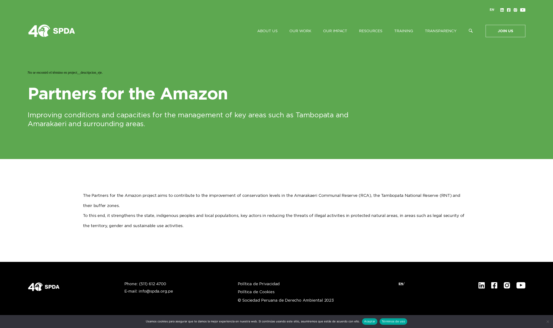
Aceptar (369, 321)
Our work (300, 31)
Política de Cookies (256, 292)
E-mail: (148, 291)
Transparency (440, 31)
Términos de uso (393, 321)
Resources (370, 31)
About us (267, 31)
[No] (547, 321)
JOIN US (505, 31)
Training (403, 31)
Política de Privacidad (259, 284)
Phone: (145, 284)
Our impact (335, 31)
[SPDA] (51, 30)
